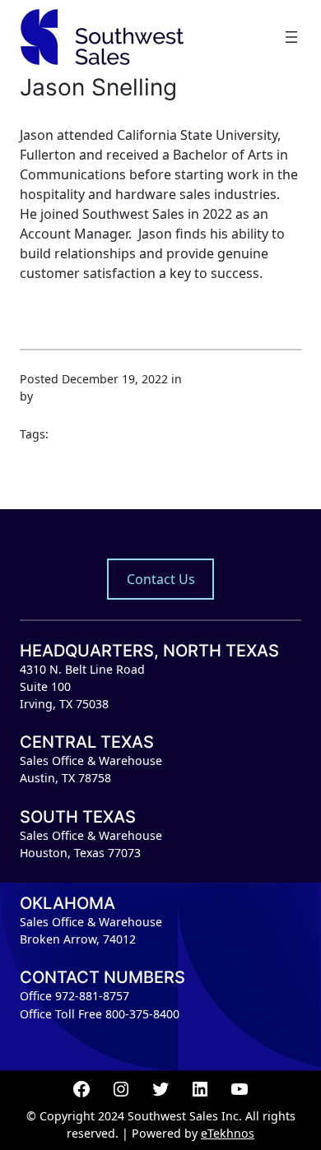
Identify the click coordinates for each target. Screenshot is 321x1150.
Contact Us (161, 579)
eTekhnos (227, 1133)
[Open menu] (291, 37)
